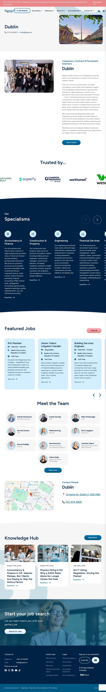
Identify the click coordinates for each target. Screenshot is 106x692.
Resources (49, 665)
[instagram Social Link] (9, 670)
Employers (48, 11)
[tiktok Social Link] (19, 670)
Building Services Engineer (83, 345)
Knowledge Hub (74, 11)
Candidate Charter (52, 675)
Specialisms (36, 11)
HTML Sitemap (53, 688)
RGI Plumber (15, 343)
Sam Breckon (55, 443)
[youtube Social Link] (16, 670)
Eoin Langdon (87, 430)
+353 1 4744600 (22, 659)
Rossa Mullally (23, 444)
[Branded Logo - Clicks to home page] (10, 11)
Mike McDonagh (88, 417)
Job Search (50, 662)
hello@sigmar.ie (21, 662)
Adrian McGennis (24, 417)
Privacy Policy (67, 662)
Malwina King (55, 430)
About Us (60, 11)
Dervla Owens (23, 430)
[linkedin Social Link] (12, 670)
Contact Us (88, 11)
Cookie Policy (67, 665)
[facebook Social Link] (6, 670)
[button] (97, 220)
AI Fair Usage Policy (69, 675)
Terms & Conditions (69, 658)
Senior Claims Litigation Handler (51, 345)
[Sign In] (104, 11)
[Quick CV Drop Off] (99, 11)
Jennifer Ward (87, 443)
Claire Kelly (54, 457)
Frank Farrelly (55, 417)
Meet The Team (51, 658)
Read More (8, 297)
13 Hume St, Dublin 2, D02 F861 (83, 494)
